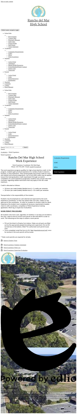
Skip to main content (7, 1)
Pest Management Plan (38, 412)
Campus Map (12, 38)
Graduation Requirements (15, 52)
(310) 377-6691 (10, 272)
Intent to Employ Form (10, 240)
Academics (4, 152)
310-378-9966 (46, 402)
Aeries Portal (12, 62)
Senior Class (12, 68)
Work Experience (13, 57)
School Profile (12, 43)
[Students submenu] (5, 60)
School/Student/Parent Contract (17, 67)
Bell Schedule (12, 36)
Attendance (11, 63)
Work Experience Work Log (12, 247)
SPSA (10, 55)
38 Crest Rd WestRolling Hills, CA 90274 (8, 269)
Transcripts (11, 70)
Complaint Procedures (38, 410)
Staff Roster (11, 45)
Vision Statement (13, 47)
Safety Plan (11, 42)
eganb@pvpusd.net (35, 167)
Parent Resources (13, 78)
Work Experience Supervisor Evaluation (15, 250)
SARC (10, 53)
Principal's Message (14, 40)
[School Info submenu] (5, 35)
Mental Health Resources (15, 65)
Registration (11, 80)
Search (3, 147)
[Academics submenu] (5, 50)
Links (10, 77)
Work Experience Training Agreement (15, 245)
